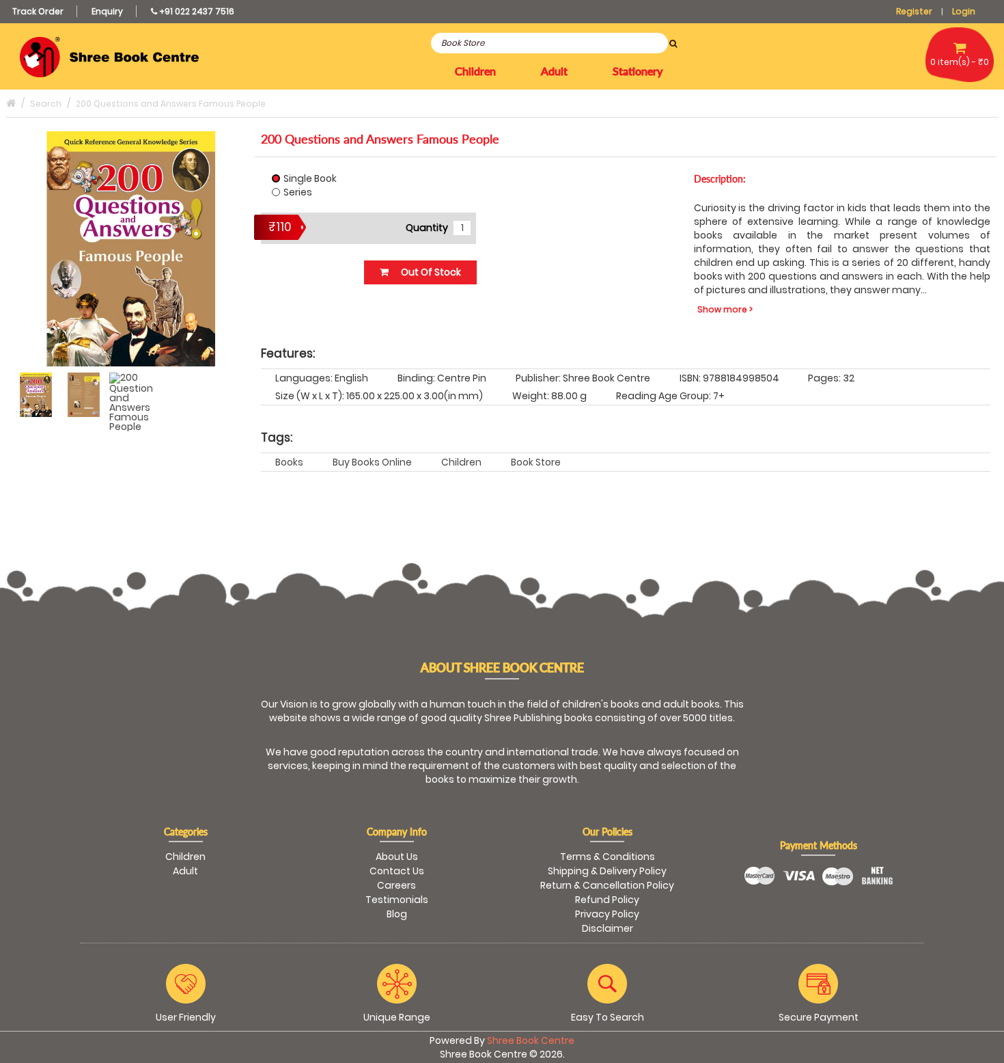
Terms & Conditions (607, 856)
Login (963, 11)
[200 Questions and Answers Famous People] (36, 395)
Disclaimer (607, 928)
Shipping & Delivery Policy (607, 871)
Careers (396, 885)
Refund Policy (607, 899)
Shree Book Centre (530, 1040)
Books (289, 462)
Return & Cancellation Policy (607, 885)
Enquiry (107, 11)
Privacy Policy (607, 914)
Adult (185, 871)
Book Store (536, 462)
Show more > (725, 309)
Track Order (38, 11)
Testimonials (396, 899)
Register (914, 11)
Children (461, 462)
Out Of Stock (430, 272)
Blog (397, 914)
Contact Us (396, 871)
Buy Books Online (372, 462)
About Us (397, 856)
